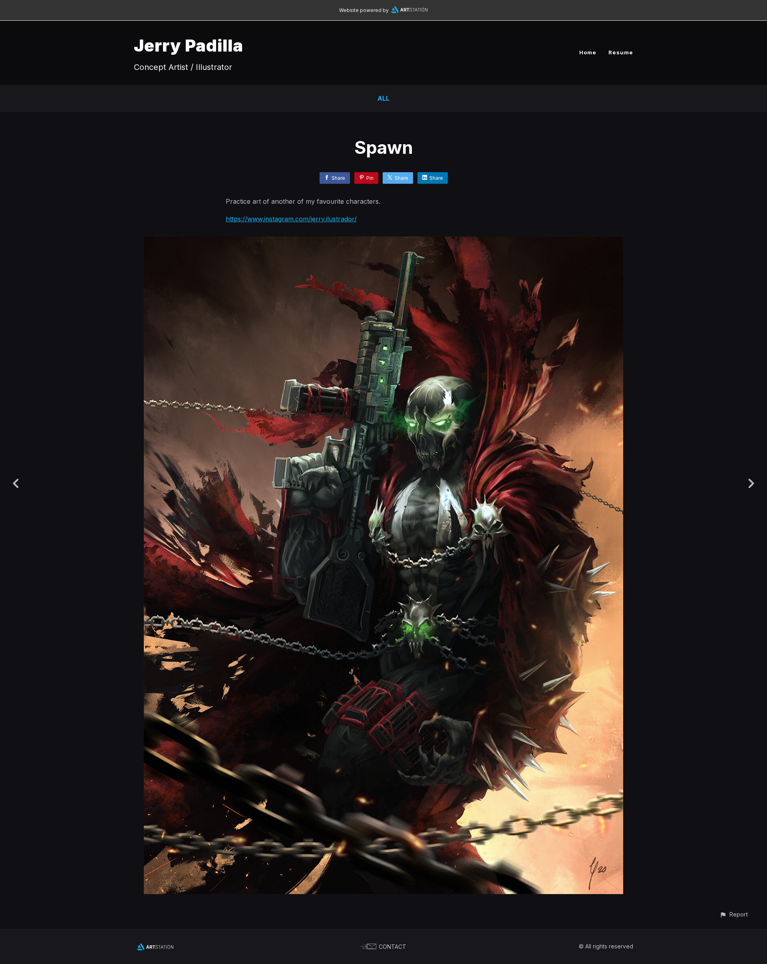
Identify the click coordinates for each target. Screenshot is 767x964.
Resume (620, 52)
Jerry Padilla (188, 45)
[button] (733, 914)
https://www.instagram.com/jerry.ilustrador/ (291, 219)
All (383, 98)
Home (587, 52)
